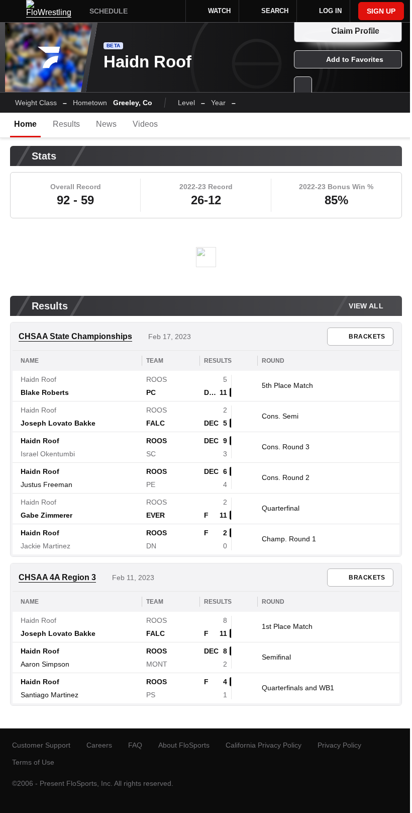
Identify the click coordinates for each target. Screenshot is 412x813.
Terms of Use (33, 762)
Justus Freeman (46, 484)
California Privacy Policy (263, 745)
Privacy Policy (339, 745)
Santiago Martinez (49, 695)
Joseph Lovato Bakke (58, 423)
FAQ (135, 745)
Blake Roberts (45, 392)
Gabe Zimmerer (46, 515)
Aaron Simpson (45, 664)
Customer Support (41, 745)
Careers (99, 745)
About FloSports (184, 745)
